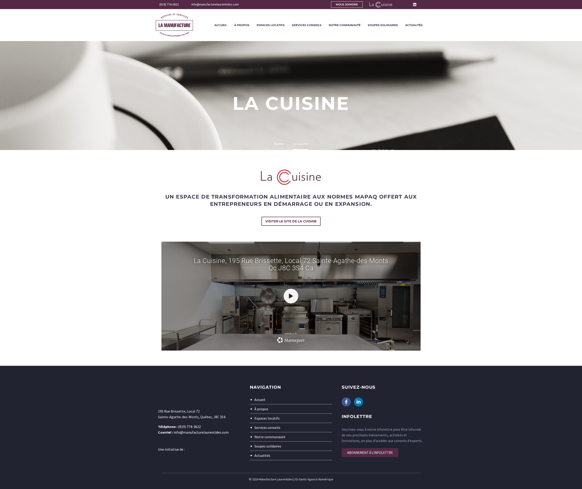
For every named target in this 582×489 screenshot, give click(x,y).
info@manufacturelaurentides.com (201, 432)
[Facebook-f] (346, 401)
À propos (241, 25)
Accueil (220, 25)
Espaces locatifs (271, 25)
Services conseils (306, 25)
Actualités (414, 25)
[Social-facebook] (408, 4)
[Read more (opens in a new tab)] (166, 4)
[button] (399, 4)
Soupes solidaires (383, 25)
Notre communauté (345, 25)
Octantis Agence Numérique (314, 479)
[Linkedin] (414, 4)
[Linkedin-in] (358, 401)
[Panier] (425, 4)
